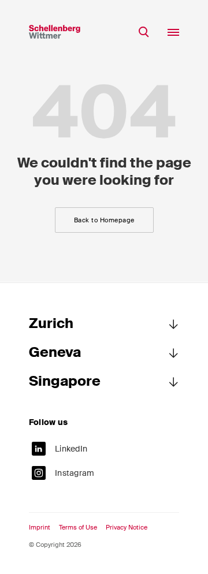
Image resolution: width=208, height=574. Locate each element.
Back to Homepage (104, 220)
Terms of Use (78, 527)
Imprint (39, 527)
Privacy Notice (126, 527)
